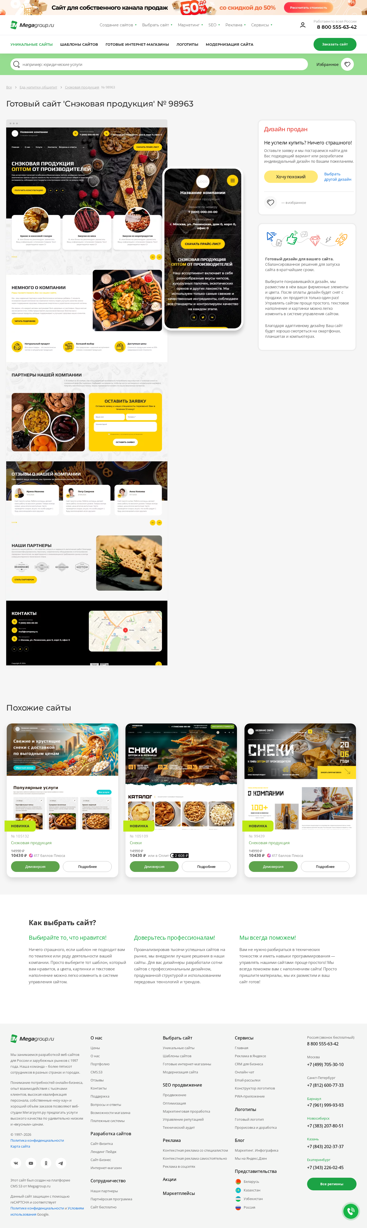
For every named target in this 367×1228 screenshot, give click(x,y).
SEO (212, 25)
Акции (170, 1179)
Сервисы (260, 25)
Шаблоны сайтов (79, 44)
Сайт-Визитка (102, 1143)
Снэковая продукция (31, 842)
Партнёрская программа (111, 1199)
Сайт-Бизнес (101, 1159)
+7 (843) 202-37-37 (325, 1146)
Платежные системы (108, 1120)
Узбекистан (253, 1198)
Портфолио (100, 1064)
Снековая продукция (269, 842)
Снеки (136, 842)
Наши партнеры (104, 1190)
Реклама (233, 25)
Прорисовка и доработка (256, 1127)
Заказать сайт (335, 44)
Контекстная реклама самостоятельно (195, 1158)
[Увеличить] (108, 806)
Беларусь (251, 1181)
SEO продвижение (182, 1085)
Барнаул (314, 1098)
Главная (241, 1047)
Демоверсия (35, 866)
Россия (249, 1207)
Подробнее (87, 866)
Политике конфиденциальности (37, 1208)
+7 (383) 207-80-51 (325, 1126)
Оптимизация (174, 1103)
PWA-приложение (250, 1096)
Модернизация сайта (229, 44)
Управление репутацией (183, 1119)
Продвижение (174, 1094)
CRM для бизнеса (249, 1064)
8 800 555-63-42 (337, 27)
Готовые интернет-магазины (137, 44)
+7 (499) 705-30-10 (325, 1064)
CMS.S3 (96, 1072)
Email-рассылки (247, 1080)
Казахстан (252, 1190)
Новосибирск (318, 1118)
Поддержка (100, 1096)
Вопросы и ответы (106, 1104)
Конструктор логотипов (255, 1088)
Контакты (99, 1088)
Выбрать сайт (155, 25)
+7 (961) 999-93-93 (325, 1105)
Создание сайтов (117, 25)
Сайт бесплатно (104, 1207)
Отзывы (97, 1080)
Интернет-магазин (106, 1167)
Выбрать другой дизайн (337, 176)
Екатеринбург (318, 1159)
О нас (95, 1055)
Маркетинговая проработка (186, 1111)
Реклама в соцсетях (179, 1166)
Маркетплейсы (179, 1193)
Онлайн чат (244, 1072)
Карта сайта (20, 1146)
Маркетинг (189, 25)
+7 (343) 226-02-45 (325, 1167)
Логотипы (188, 44)
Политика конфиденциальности (37, 1140)
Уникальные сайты (31, 44)
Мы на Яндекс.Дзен (251, 1158)
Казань (313, 1139)
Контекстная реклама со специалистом (195, 1150)
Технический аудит (179, 1127)
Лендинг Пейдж (104, 1151)
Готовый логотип (249, 1119)
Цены (95, 1047)
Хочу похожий (291, 177)
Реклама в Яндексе (250, 1055)
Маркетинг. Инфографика (256, 1150)
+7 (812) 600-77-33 (325, 1085)
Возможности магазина (110, 1112)
